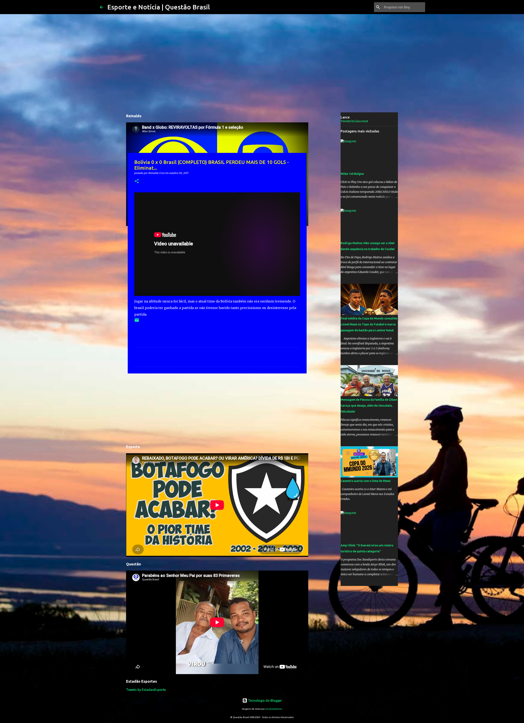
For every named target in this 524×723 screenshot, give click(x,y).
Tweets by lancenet (354, 121)
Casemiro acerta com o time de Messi (366, 481)
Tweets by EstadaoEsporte (146, 689)
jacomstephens (273, 709)
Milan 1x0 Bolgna (352, 173)
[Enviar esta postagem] (136, 321)
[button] (136, 181)
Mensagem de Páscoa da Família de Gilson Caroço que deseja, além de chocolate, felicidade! (369, 405)
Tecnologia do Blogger (264, 700)
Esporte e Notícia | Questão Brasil (158, 7)
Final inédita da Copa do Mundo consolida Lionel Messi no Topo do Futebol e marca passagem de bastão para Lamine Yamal (369, 324)
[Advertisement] (217, 408)
